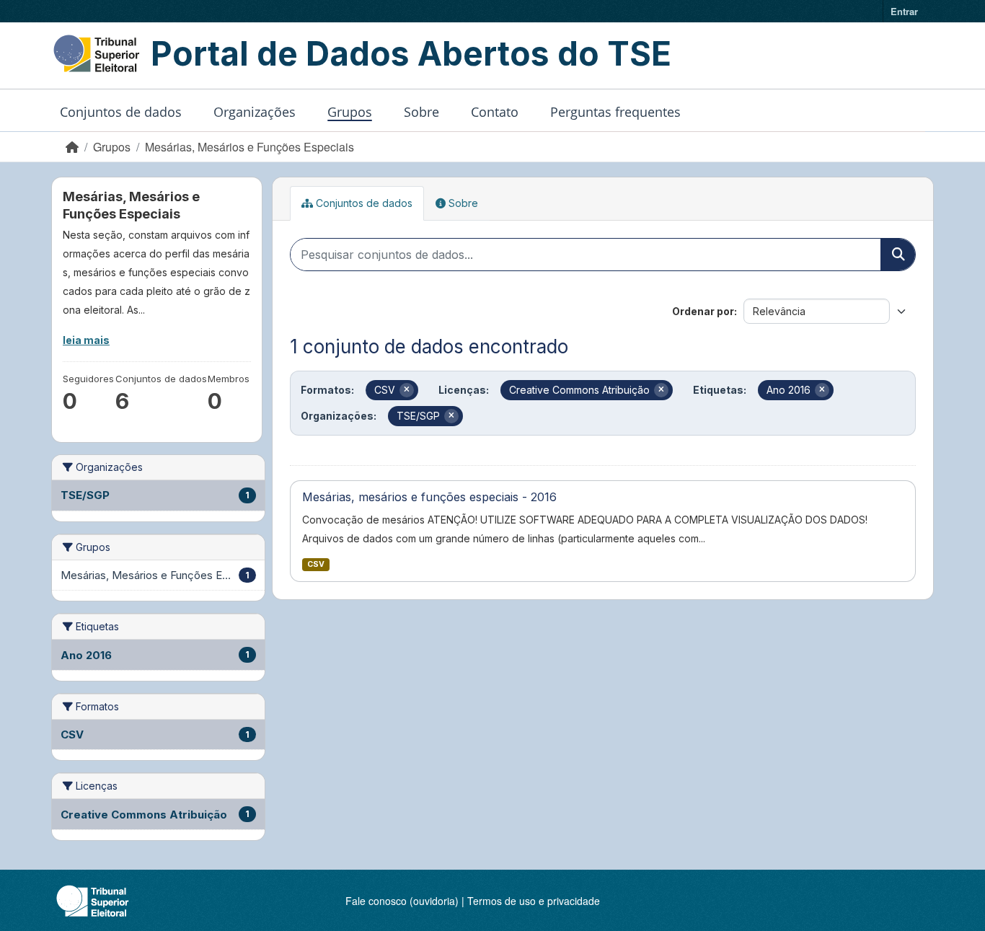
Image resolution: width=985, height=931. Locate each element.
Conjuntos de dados (121, 111)
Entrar (904, 11)
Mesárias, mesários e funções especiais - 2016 (429, 497)
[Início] (72, 146)
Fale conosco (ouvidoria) (402, 901)
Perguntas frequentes (615, 111)
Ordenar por (703, 311)
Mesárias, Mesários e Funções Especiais (249, 146)
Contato (494, 111)
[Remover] (406, 390)
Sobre (421, 111)
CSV (315, 564)
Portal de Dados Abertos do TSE (411, 53)
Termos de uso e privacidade (533, 901)
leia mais (86, 340)
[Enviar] (897, 254)
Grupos (349, 111)
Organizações (254, 111)
